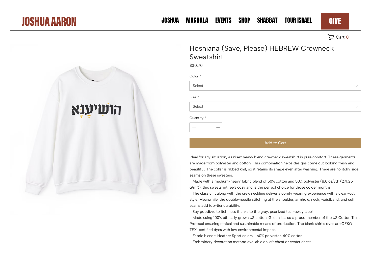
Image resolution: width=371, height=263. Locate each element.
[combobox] (275, 86)
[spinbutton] (206, 127)
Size (194, 97)
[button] (339, 37)
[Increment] (218, 127)
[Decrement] (193, 127)
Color (195, 76)
